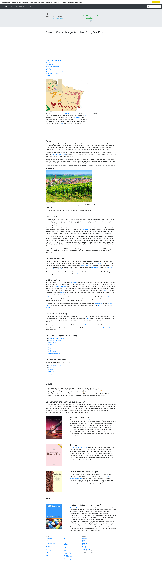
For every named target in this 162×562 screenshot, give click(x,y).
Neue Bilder (84, 547)
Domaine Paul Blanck (54, 340)
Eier (47, 547)
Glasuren (66, 537)
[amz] (98, 388)
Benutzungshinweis (86, 544)
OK (156, 2)
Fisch (47, 540)
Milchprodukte (49, 550)
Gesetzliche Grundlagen (53, 70)
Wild (47, 544)
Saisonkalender (20, 6)
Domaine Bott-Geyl (54, 342)
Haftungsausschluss (86, 549)
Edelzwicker (98, 303)
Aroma (105, 290)
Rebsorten (77, 117)
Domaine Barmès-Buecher (56, 338)
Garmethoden (67, 552)
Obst (47, 555)
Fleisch (47, 541)
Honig (65, 538)
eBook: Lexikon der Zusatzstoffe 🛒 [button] (91, 18)
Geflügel (48, 546)
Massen (66, 544)
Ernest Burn (51, 344)
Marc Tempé (52, 351)
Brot (65, 541)
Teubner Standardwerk (83, 420)
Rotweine (51, 297)
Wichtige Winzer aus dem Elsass (55, 72)
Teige (65, 543)
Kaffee (65, 549)
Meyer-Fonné (52, 350)
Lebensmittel (49, 538)
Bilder (29, 6)
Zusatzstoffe (67, 559)
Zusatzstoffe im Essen (76, 508)
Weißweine (74, 282)
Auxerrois (79, 269)
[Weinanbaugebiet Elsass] (69, 94)
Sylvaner (63, 269)
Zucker (47, 558)
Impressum (84, 538)
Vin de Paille (101, 305)
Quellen (48, 75)
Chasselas (70, 269)
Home (5, 6)
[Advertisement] (72, 45)
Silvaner (50, 373)
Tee (65, 547)
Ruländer (51, 371)
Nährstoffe (66, 555)
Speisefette (66, 540)
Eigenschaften (50, 68)
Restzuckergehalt (61, 286)
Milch (47, 549)
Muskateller (56, 269)
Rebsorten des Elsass (52, 66)
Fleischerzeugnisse (50, 543)
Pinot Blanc (84, 265)
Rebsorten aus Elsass (52, 74)
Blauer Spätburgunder (55, 365)
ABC (11, 6)
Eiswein (48, 307)
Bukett (62, 292)
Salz (47, 557)
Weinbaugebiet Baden (59, 154)
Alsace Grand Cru (90, 325)
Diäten (65, 558)
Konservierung (67, 553)
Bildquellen (84, 543)
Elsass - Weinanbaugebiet (53, 60)
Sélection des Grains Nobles (102, 328)
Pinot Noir (76, 274)
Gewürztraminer (96, 267)
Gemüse (48, 554)
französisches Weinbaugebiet (65, 114)
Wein (86, 115)
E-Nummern (73, 559)
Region (48, 62)
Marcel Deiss (52, 346)
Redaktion (84, 540)
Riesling (100, 263)
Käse (47, 552)
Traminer (51, 375)
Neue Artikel (85, 546)
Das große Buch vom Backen (78, 447)
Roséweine (111, 297)
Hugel (50, 348)
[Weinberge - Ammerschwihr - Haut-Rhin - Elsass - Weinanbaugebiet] (69, 185)
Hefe (65, 546)
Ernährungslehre (68, 556)
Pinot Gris (109, 267)
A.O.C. (87, 318)
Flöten (61, 123)
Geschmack (84, 229)
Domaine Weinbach (54, 353)
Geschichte (49, 64)
